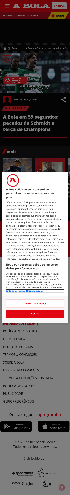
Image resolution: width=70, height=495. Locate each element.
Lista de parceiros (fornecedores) (24, 291)
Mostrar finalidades (35, 303)
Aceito (35, 313)
